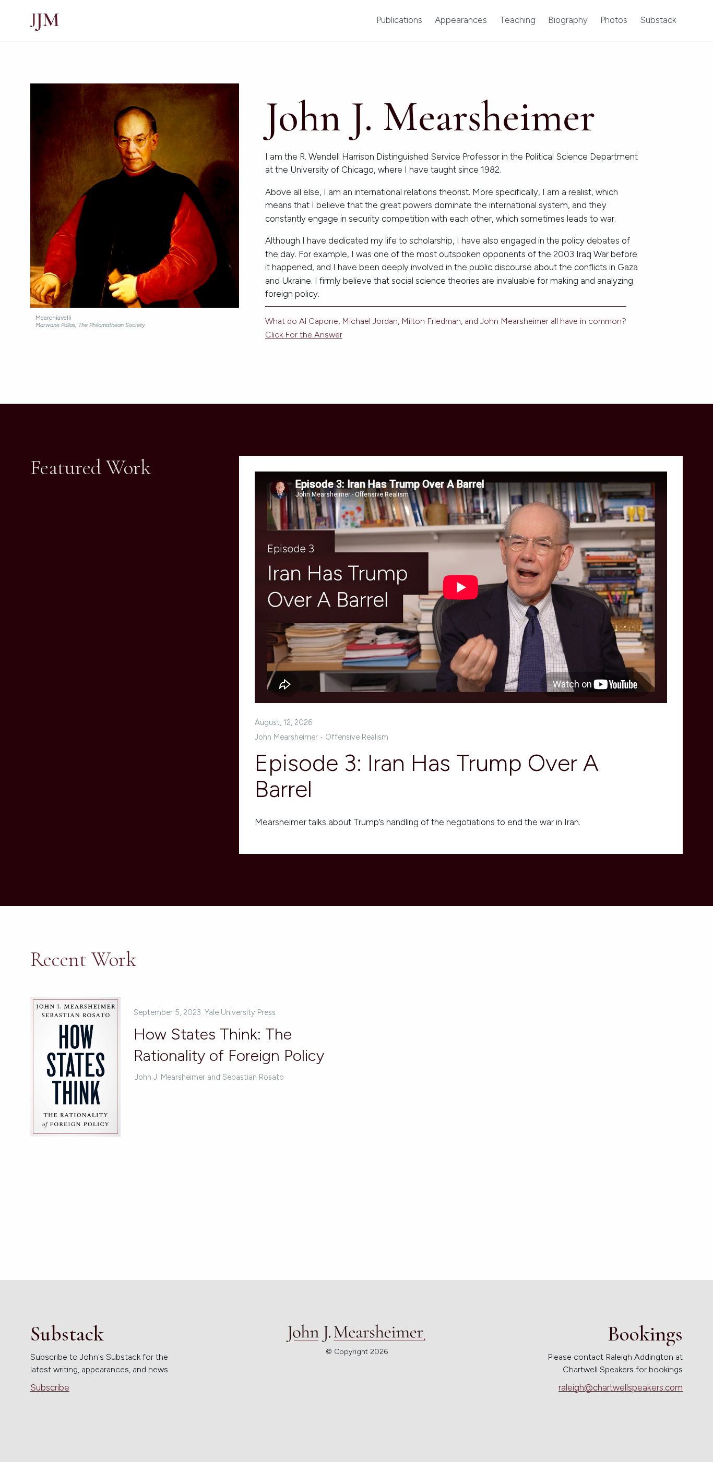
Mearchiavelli (90, 321)
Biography (568, 20)
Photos (613, 20)
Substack (658, 20)
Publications (399, 20)
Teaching (518, 20)
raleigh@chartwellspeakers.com (620, 1387)
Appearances (461, 20)
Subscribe (49, 1387)
